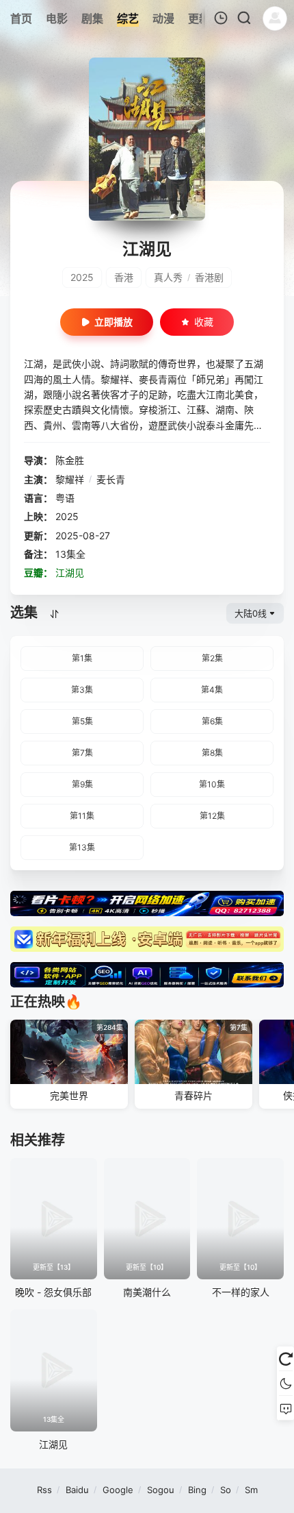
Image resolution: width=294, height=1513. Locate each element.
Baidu (77, 1489)
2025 (82, 277)
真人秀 (168, 277)
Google (118, 1489)
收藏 (203, 322)
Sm (251, 1489)
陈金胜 (69, 460)
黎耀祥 (69, 479)
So (225, 1489)
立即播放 (113, 322)
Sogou (160, 1489)
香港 (123, 277)
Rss (44, 1489)
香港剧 (209, 277)
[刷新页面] (285, 1358)
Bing (197, 1489)
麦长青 (110, 479)
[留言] (285, 1408)
